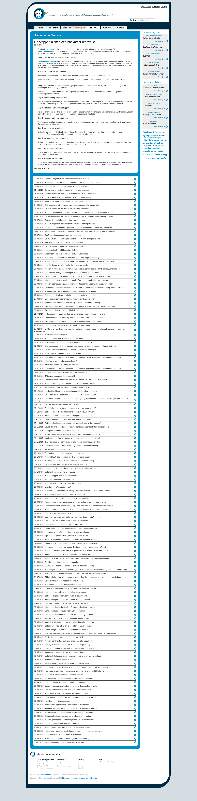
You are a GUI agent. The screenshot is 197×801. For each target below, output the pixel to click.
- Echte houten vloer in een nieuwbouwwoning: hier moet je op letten (65, 697)
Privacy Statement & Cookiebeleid (84, 778)
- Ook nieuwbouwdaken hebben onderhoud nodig (58, 581)
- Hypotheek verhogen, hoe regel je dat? (54, 479)
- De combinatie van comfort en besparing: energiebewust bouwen (65, 395)
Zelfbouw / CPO (42, 766)
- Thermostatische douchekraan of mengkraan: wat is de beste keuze (65, 194)
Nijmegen (146, 135)
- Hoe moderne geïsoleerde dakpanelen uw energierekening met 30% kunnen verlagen (73, 671)
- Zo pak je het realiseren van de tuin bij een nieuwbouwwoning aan (65, 588)
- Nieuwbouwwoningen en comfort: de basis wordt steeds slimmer (64, 384)
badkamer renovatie (49, 61)
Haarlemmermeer (153, 53)
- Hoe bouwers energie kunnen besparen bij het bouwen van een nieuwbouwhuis (71, 667)
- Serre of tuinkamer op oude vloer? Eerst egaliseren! (59, 611)
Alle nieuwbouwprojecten (45, 768)
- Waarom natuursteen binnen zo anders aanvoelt (58, 339)
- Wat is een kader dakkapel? (50, 335)
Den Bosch (153, 121)
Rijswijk (145, 155)
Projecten (53, 28)
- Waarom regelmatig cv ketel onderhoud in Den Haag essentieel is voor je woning (71, 280)
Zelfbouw (67, 28)
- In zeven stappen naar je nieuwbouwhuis (55, 476)
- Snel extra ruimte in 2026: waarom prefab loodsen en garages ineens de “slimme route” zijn (75, 346)
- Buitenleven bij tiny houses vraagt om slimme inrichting (61, 694)
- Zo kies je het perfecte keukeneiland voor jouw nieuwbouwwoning (65, 412)
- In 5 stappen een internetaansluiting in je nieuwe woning (61, 739)
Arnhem (145, 138)
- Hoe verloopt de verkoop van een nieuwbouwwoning (60, 592)
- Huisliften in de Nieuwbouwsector (52, 701)
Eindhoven (151, 146)
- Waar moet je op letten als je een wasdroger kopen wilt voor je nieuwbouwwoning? (72, 558)
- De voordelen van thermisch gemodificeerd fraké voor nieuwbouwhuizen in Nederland (73, 228)
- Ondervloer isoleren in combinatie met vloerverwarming (61, 254)
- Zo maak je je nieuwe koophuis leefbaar (55, 660)
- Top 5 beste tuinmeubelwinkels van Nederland (57, 235)
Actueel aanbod (42, 762)
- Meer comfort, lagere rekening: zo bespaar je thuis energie (62, 652)
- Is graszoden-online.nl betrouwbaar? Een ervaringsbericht (62, 372)
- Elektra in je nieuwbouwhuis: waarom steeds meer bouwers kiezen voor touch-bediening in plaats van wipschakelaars (79, 330)
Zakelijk (164, 7)
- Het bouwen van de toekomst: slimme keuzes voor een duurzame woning (68, 731)
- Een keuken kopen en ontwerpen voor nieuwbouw (59, 453)
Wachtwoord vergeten (65, 766)
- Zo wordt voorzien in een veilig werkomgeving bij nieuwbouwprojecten (67, 442)
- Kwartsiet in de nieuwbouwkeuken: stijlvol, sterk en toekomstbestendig (67, 303)
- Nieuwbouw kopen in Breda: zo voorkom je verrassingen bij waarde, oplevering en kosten (74, 261)
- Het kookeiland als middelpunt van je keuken (57, 250)
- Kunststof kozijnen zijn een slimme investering (57, 483)
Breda (158, 146)
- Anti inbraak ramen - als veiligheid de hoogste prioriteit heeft (63, 342)
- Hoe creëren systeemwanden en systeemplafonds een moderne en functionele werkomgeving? (77, 633)
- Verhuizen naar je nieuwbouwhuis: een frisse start (59, 742)
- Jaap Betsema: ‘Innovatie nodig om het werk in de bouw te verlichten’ (66, 709)
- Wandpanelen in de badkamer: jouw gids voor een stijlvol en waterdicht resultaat (71, 551)
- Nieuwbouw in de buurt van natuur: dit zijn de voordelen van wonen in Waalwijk (70, 547)
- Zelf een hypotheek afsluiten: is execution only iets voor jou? (63, 626)
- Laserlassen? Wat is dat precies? (52, 487)
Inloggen (60, 762)
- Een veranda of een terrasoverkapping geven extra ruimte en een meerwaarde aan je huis (74, 506)
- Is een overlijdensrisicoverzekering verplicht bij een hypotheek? (64, 224)
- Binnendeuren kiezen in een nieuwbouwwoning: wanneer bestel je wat (67, 183)
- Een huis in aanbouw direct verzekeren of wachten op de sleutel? (65, 408)
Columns (107, 28)
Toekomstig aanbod (43, 764)
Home (40, 28)
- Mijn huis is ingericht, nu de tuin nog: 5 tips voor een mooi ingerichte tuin (67, 321)
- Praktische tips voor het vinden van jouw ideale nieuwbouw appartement (67, 434)
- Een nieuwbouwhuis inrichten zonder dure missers (59, 246)
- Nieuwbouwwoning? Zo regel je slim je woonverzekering (61, 532)
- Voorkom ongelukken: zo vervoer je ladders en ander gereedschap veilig (68, 438)
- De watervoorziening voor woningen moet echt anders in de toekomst (66, 273)
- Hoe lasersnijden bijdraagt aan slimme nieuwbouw (59, 682)
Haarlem (151, 155)
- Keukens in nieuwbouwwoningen (52, 449)
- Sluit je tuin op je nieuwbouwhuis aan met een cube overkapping (64, 295)
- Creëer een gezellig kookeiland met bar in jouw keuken (61, 630)
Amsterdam (156, 143)
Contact (155, 7)
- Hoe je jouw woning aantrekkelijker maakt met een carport (62, 325)
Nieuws (93, 28)
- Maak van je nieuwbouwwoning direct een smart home (61, 201)
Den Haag (161, 154)
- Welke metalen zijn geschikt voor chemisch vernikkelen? (61, 387)
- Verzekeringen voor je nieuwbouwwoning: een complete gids (63, 679)
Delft (144, 146)
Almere (145, 143)
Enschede (154, 135)
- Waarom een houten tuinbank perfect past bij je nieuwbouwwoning (65, 607)
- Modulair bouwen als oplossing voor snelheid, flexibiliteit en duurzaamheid (68, 318)
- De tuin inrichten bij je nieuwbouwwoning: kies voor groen (62, 190)
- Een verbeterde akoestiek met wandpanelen (56, 404)
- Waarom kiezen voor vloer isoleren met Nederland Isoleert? (62, 727)
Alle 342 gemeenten (154, 158)
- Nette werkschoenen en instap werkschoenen (57, 585)
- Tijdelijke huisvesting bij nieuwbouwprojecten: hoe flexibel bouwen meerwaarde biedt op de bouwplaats (80, 577)
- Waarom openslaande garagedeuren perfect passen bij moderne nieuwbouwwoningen (73, 284)
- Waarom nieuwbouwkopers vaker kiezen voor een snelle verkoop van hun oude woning (73, 213)
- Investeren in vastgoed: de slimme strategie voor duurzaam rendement (67, 416)
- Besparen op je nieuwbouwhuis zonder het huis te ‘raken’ (62, 179)
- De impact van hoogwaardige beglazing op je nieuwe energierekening (67, 239)
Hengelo (158, 138)
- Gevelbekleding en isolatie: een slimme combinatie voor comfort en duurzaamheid (71, 427)
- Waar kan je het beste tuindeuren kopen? (55, 361)
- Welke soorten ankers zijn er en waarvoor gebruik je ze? (61, 618)
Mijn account (146, 7)
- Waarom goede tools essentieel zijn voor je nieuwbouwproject (63, 720)
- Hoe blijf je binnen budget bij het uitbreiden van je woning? (62, 645)
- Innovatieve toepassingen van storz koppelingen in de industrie (64, 622)
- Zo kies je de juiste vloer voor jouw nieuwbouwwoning (60, 596)
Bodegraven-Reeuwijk (154, 35)
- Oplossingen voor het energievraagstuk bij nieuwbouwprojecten (64, 299)
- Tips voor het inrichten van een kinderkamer (56, 310)
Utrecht (154, 85)
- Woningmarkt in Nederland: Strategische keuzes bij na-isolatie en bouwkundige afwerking (74, 231)
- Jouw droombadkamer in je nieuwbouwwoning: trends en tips (63, 555)
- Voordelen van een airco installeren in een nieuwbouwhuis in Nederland (68, 517)
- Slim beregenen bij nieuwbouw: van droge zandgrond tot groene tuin (66, 205)
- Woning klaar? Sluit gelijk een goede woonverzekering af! (62, 457)
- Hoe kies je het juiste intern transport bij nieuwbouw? (60, 495)
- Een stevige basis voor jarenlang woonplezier (57, 562)
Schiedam (163, 140)
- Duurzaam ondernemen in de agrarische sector (58, 525)
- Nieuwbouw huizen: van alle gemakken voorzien (58, 675)
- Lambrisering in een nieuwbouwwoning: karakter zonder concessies (66, 528)
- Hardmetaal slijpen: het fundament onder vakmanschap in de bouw (65, 391)
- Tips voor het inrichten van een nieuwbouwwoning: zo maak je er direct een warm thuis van (75, 306)
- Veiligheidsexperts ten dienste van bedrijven (56, 472)
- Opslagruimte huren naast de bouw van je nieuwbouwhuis (62, 521)
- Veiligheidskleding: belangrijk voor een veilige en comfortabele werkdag (67, 656)
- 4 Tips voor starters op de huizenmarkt (54, 376)
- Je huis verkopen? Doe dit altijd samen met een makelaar (62, 600)
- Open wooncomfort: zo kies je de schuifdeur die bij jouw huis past (65, 648)
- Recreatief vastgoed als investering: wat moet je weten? (61, 186)
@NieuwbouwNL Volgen (107, 762)
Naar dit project (159, 41)
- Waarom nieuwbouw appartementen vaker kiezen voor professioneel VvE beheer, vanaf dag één (77, 269)
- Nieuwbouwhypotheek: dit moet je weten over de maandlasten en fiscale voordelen (72, 510)
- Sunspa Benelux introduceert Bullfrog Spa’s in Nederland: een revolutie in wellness (72, 491)
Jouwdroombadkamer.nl (47, 51)
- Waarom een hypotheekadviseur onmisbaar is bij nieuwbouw (63, 641)
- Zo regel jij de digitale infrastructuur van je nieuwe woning (62, 220)
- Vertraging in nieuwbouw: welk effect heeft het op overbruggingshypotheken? (69, 314)
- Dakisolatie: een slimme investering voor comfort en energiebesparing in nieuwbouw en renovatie (77, 357)
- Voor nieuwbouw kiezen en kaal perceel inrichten (58, 243)
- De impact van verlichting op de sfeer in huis (56, 431)
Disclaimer (66, 778)
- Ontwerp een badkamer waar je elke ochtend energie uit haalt (63, 615)
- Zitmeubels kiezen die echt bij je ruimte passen (57, 365)
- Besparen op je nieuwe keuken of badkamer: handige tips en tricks (65, 686)
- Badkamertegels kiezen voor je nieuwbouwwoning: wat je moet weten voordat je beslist (73, 216)
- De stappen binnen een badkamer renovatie (56, 724)
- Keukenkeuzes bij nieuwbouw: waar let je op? (57, 354)
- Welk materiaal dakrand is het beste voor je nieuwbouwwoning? (64, 461)
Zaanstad (151, 138)
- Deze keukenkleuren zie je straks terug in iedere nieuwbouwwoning (66, 446)
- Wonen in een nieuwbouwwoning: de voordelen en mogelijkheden (65, 540)
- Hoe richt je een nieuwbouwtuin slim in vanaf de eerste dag (62, 265)
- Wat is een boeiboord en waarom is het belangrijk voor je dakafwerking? (67, 423)
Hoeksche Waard (153, 112)
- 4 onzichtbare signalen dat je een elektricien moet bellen (61, 705)
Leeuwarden (154, 44)
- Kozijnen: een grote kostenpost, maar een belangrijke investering (65, 291)
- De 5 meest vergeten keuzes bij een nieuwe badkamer (61, 464)
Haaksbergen (154, 62)
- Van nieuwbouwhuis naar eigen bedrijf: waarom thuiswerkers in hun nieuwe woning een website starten (80, 288)
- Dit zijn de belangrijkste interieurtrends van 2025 (58, 637)
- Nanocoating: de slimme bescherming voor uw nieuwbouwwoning (65, 468)
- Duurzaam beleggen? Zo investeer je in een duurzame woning (64, 566)
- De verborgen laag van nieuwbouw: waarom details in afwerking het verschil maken (72, 276)
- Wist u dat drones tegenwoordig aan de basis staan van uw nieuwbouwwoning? (70, 573)
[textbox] (142, 20)
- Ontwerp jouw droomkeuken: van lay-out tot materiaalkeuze (62, 690)
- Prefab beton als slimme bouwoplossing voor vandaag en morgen (65, 350)
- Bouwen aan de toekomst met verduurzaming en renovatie (62, 209)
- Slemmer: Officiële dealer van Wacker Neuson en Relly (61, 603)
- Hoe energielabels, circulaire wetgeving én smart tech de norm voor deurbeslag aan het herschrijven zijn (80, 570)
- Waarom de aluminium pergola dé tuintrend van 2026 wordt (62, 419)
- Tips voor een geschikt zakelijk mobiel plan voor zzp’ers (61, 536)
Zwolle (162, 135)
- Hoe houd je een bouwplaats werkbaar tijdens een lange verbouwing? (67, 258)
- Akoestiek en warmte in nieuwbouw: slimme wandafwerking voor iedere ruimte (70, 502)
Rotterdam (153, 148)
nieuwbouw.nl (47, 774)
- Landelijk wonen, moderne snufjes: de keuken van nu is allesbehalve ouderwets (71, 380)
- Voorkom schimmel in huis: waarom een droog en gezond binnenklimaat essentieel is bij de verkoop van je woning (81, 400)
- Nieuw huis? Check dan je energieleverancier (57, 735)
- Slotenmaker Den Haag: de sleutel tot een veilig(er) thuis (61, 663)
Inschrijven (61, 764)
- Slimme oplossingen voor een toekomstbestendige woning (62, 716)
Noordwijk (155, 140)
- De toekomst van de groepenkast (52, 513)
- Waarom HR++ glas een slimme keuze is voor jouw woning (62, 198)
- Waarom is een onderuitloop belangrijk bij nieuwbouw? (61, 498)
